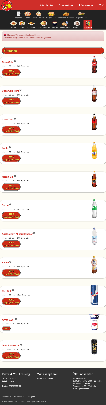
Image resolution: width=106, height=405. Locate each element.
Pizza (27, 18)
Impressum (6, 397)
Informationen (66, 5)
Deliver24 (42, 402)
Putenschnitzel (44, 27)
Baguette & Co (81, 18)
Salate (21, 27)
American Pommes (66, 18)
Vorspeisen (31, 27)
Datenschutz (19, 397)
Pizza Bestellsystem (29, 402)
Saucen (55, 27)
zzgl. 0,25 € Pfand (11, 272)
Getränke (88, 27)
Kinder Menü (65, 27)
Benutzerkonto (87, 5)
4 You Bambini (38, 18)
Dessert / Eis (77, 27)
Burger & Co (51, 18)
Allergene (31, 397)
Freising (49, 5)
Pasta (13, 27)
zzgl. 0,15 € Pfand (11, 72)
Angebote (19, 18)
